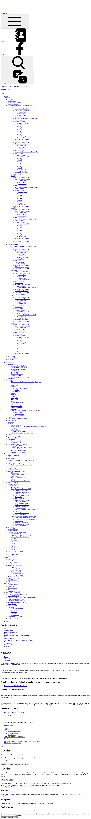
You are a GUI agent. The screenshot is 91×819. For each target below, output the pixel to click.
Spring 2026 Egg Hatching (22, 284)
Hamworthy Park (16, 572)
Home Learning (19, 120)
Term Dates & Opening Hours (16, 551)
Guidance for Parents (17, 449)
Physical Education (16, 406)
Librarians (11, 564)
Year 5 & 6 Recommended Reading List (26, 219)
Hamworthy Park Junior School (20, 537)
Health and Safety (16, 375)
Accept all (10, 764)
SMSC (13, 383)
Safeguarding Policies (14, 591)
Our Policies (7, 583)
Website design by (12, 743)
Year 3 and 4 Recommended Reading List (26, 118)
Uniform (17, 511)
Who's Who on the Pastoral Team (17, 594)
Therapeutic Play (12, 605)
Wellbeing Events (13, 618)
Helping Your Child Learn (18, 446)
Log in (6, 621)
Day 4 (20, 129)
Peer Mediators (19, 575)
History (13, 396)
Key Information (19, 117)
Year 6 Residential (20, 240)
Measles (13, 479)
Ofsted (10, 434)
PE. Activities (22, 236)
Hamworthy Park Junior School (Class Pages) (21, 105)
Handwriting (22, 136)
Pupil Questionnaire (13, 578)
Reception (14, 270)
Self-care (13, 613)
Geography (14, 398)
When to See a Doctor (17, 474)
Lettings (10, 243)
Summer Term (22, 115)
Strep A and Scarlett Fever (18, 477)
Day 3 (20, 128)
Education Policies (13, 584)
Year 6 (13, 208)
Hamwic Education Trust (15, 102)
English (13, 386)
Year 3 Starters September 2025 (20, 503)
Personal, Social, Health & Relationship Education (25, 410)
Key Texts (21, 259)
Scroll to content (5, 13)
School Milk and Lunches (22, 500)
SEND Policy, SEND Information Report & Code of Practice (28, 426)
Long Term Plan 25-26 (24, 279)
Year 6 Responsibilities (14, 561)
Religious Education (17, 407)
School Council (12, 580)
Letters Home (19, 521)
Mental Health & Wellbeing (12, 592)
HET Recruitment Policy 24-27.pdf (14, 712)
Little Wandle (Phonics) (21, 291)
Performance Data (13, 438)
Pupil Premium (12, 439)
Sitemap (6, 728)
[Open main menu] (15, 21)
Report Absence (12, 458)
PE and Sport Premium (14, 436)
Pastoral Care (18, 497)
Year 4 (13, 141)
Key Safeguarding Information (20, 367)
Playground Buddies (20, 573)
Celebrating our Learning (22, 241)
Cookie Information (13, 733)
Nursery (13, 248)
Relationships (15, 615)
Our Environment (13, 244)
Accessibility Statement (14, 731)
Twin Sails (14, 567)
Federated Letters (16, 533)
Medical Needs (15, 430)
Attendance (11, 378)
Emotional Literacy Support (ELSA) (18, 600)
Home (6, 96)
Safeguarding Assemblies (18, 369)
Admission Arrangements (22, 267)
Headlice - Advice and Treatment (20, 481)
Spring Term (22, 113)
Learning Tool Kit (23, 123)
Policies (7, 730)
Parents (6, 454)
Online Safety (15, 372)
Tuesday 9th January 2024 (25, 313)
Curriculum (11, 380)
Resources (18, 174)
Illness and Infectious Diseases (16, 471)
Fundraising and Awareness (15, 469)
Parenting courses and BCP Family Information (21, 460)
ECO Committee (12, 562)
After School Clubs (13, 455)
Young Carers (12, 604)
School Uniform (19, 498)
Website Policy (12, 735)
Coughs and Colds (16, 476)
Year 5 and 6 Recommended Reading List (26, 187)
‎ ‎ (18, 345)
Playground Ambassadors (15, 565)
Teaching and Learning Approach (17, 418)
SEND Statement (16, 425)
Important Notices (13, 482)
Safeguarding (11, 364)
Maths (13, 393)
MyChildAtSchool (13, 529)
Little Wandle (18, 307)
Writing (17, 390)
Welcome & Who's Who (22, 109)
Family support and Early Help (20, 377)
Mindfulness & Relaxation (15, 616)
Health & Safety (12, 589)
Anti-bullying (15, 370)
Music (13, 404)
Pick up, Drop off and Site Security (25, 509)
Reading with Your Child (18, 452)
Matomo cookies (9, 794)
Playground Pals (19, 570)
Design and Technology (18, 402)
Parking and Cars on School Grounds (21, 465)
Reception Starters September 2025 (21, 489)
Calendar (10, 462)
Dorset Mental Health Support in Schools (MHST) (22, 597)
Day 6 (20, 133)
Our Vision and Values (17, 487)
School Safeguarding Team (19, 366)
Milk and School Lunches (22, 513)
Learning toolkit (22, 192)
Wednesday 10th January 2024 (27, 315)
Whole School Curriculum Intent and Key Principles (26, 382)
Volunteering (11, 356)
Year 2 (13, 323)
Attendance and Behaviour (22, 492)
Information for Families (22, 139)
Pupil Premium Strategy (18, 441)
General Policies (12, 588)
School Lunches (12, 530)
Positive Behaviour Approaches (17, 576)
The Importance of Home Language (21, 447)
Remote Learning (20, 121)
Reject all (3, 764)
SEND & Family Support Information (22, 433)
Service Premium (16, 442)
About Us (7, 97)
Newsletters (11, 527)
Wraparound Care (20, 508)
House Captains (12, 559)
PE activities (21, 204)
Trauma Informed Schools (18, 431)
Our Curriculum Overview (22, 110)
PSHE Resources (20, 415)
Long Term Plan (23, 257)
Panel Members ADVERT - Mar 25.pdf (15, 686)
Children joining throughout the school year (23, 516)
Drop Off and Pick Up (14, 463)
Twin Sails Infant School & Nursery (21, 535)
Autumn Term (22, 112)
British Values (12, 420)
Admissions (11, 457)
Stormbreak (11, 607)
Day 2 (20, 126)
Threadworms (15, 473)
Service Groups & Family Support (17, 602)
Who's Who (11, 359)
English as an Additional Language (17, 444)
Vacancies (10, 355)
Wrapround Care (19, 493)
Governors (11, 422)
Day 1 (20, 125)
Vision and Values (13, 358)
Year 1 (13, 295)
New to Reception (20, 294)
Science (13, 394)
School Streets (15, 466)
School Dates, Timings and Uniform (25, 517)
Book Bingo (18, 391)
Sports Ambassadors (13, 581)
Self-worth (14, 610)
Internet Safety (19, 412)
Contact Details (12, 101)
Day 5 (20, 131)
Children (6, 557)
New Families (12, 485)
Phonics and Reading (21, 388)
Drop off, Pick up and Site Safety (24, 495)
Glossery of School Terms (18, 450)
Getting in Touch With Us (22, 490)
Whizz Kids (18, 569)
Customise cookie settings (22, 764)
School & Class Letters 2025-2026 (17, 532)
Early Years (14, 385)
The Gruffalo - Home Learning (27, 287)
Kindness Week (19, 414)
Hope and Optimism (17, 608)
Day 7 (20, 134)
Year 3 (13, 107)
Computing (14, 399)
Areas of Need (15, 428)
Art (12, 401)
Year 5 (13, 176)
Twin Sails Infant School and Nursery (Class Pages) (22, 246)
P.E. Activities (22, 137)
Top (2, 746)
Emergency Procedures (14, 468)
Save (16, 817)
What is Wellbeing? (13, 596)
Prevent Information (17, 374)
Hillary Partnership (13, 104)
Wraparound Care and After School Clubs (26, 519)
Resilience (14, 612)
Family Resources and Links (16, 599)
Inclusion (10, 423)
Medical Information (13, 484)
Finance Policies (12, 586)
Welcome (10, 99)
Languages (14, 409)
